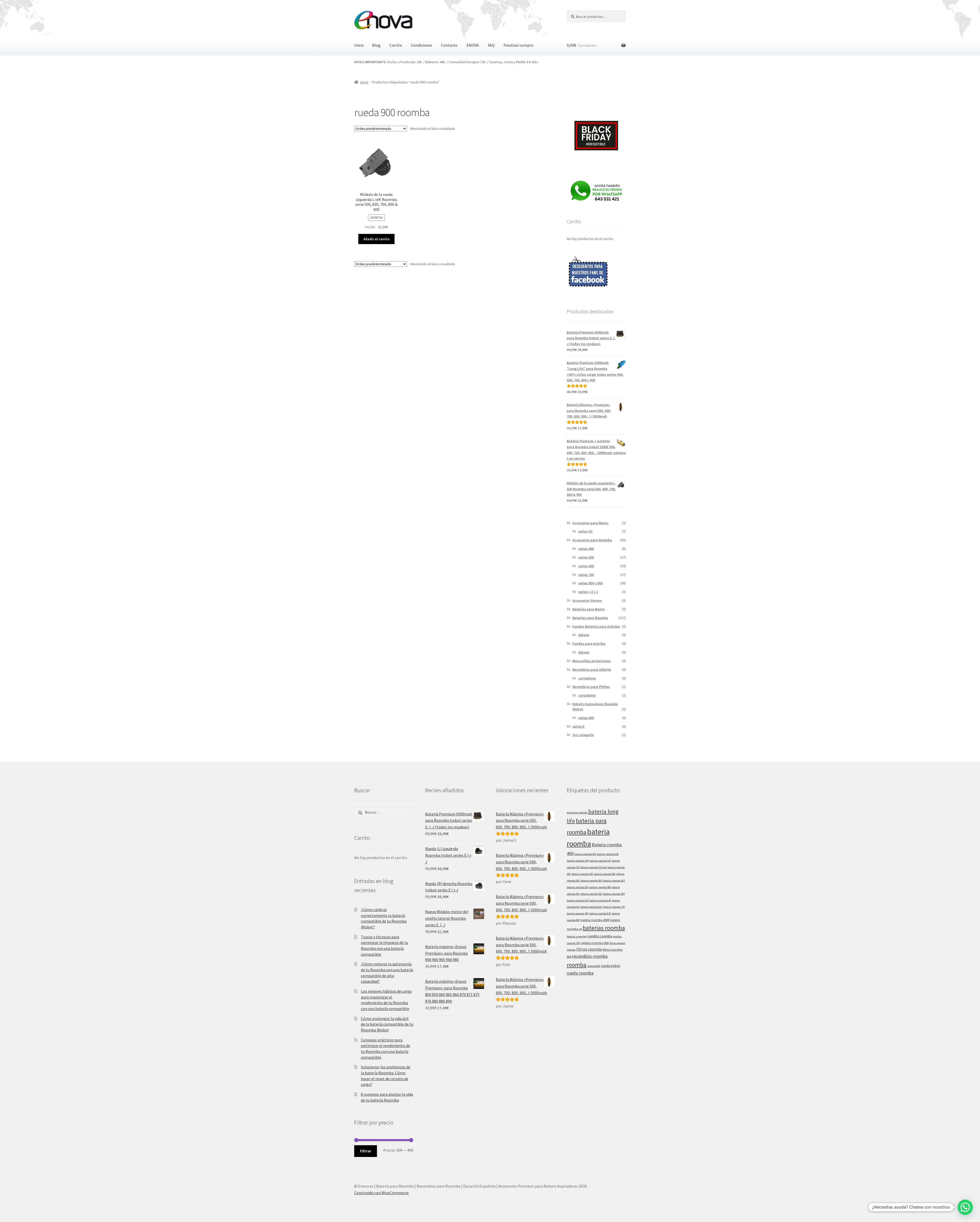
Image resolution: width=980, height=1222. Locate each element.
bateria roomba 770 (614, 907)
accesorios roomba (577, 812)
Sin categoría (583, 735)
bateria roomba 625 (578, 900)
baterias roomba (604, 927)
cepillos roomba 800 (595, 943)
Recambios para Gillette (591, 669)
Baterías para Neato (588, 609)
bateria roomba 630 (600, 900)
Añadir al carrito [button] (376, 239)
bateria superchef (577, 936)
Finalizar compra (518, 45)
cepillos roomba (599, 936)
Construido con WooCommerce (381, 1192)
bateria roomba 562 (591, 880)
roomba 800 (593, 966)
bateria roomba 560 (605, 874)
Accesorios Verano (587, 600)
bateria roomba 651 (591, 907)
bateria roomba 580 (600, 887)
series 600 (586, 566)
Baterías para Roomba (590, 617)
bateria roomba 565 (578, 887)
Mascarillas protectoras (591, 661)
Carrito (395, 45)
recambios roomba (590, 956)
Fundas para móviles (589, 643)
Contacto (449, 45)
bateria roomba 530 (578, 860)
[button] (965, 1207)
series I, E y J (588, 591)
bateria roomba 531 (600, 860)
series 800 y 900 (590, 583)
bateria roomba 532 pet (594, 867)
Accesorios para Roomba (592, 540)
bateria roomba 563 (614, 880)
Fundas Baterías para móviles (596, 626)
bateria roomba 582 (591, 894)
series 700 (586, 574)
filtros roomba (589, 949)
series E (578, 726)
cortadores (587, 678)
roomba (576, 964)
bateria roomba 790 (578, 913)
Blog (376, 45)
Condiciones (421, 45)
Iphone (583, 635)
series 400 (586, 548)
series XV (585, 531)
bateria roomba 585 (614, 894)
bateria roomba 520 (608, 854)
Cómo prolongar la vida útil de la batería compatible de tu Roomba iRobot (387, 1024)
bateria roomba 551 (582, 874)
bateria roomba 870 (600, 913)
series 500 (586, 557)
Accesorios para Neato (590, 523)
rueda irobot (610, 965)
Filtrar (365, 1150)
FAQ (491, 45)
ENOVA (473, 45)
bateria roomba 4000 (595, 920)
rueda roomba (580, 973)
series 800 (586, 717)
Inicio (359, 45)
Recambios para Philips (591, 686)
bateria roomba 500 (585, 854)
